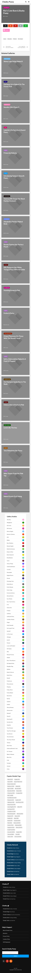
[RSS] (10, 961)
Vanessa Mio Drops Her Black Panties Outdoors (14, 200)
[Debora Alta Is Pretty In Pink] (15, 410)
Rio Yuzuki (20, 39)
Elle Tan (10, 795)
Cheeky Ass (13, 848)
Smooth (11, 832)
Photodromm (6, 196)
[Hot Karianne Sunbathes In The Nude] (15, 387)
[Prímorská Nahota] (15, 158)
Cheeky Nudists (13, 865)
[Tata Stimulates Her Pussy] (15, 455)
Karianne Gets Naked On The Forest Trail (14, 85)
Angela (17, 779)
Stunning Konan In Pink (12, 290)
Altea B (10, 779)
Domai (5, 81)
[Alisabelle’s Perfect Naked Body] (15, 226)
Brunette (10, 39)
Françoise (11, 800)
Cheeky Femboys (15, 859)
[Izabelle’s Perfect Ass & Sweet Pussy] (15, 135)
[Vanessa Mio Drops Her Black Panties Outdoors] (15, 204)
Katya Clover (11, 804)
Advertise (5, 933)
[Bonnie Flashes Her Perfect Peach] (15, 249)
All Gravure (6, 7)
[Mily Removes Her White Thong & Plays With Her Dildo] (15, 272)
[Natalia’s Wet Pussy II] (15, 112)
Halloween (11, 802)
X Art (5, 127)
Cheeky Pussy (8, 2)
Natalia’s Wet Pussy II (11, 107)
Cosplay (19, 793)
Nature (17, 816)
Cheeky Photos (13, 868)
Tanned (11, 834)
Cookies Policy (6, 939)
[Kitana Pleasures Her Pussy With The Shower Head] (15, 341)
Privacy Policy (6, 936)
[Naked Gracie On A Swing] (15, 501)
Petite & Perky (9, 313)
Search (15, 956)
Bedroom (11, 786)
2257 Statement (6, 942)
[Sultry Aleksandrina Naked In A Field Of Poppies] (15, 364)
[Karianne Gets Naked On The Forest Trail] (15, 89)
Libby (19, 807)
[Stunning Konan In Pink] (15, 295)
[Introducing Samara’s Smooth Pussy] (15, 181)
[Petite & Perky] (15, 318)
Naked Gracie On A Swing (13, 496)
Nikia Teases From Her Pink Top (13, 475)
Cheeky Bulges (13, 853)
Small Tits (11, 829)
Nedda (10, 818)
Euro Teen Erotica (7, 333)
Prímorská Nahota (10, 153)
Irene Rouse (19, 802)
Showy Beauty (7, 104)
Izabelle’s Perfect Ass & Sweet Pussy (15, 131)
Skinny (19, 827)
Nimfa (10, 820)
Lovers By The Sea (10, 428)
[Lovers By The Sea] (15, 432)
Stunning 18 (6, 219)
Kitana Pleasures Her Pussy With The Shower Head (13, 337)
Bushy (19, 791)
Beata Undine (11, 784)
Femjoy (5, 173)
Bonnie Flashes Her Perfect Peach (13, 246)
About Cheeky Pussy (7, 930)
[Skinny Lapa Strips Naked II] (15, 66)
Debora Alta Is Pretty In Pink (14, 405)
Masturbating (11, 813)
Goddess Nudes (7, 379)
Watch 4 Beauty (7, 425)
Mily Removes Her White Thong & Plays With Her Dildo (14, 268)
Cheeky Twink (13, 874)
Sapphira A (11, 827)
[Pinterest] (7, 961)
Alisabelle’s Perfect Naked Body (13, 223)
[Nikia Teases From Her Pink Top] (15, 478)
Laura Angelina (12, 807)
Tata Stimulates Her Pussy (13, 451)
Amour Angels (7, 58)
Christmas (11, 793)
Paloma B (17, 823)
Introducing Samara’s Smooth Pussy (14, 177)
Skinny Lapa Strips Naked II (13, 61)
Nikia (16, 818)
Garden (18, 800)
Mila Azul (20, 813)
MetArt (5, 150)
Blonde (18, 788)
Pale (10, 823)
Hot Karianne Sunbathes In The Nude (15, 383)
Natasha (10, 816)
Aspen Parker (18, 781)
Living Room (11, 811)
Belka (18, 786)
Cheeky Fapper (13, 856)
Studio (18, 832)
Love (7, 30)
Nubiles (5, 264)
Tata (17, 834)
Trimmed (18, 836)
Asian (5, 39)
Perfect (15, 39)
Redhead (18, 825)
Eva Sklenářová (12, 797)
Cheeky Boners (14, 851)
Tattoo (10, 836)
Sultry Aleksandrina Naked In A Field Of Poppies (15, 360)
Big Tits (10, 788)
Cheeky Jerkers (14, 862)
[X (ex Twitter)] (3, 961)
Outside (17, 820)
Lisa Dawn (11, 809)
